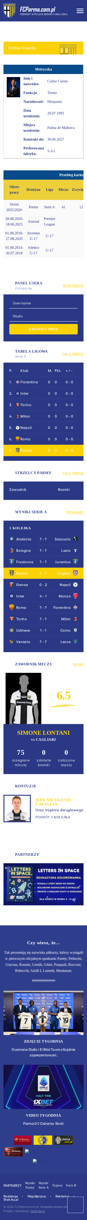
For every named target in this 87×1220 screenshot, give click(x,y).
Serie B (71, 1185)
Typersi (57, 1185)
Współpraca (36, 1196)
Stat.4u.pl (11, 1199)
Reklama (62, 1196)
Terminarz (75, 512)
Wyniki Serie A (44, 1185)
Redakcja (10, 1196)
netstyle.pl (37, 1211)
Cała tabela (73, 353)
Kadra (78, 664)
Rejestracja (73, 285)
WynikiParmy (30, 1185)
